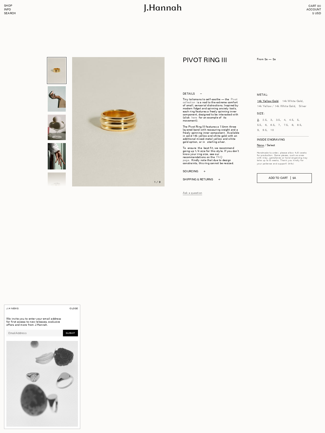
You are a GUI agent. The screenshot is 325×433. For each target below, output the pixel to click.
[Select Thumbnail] (57, 70)
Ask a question (192, 193)
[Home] (162, 11)
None (260, 145)
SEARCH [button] (10, 13)
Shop (8, 6)
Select (271, 145)
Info (7, 9)
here (194, 117)
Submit (70, 333)
